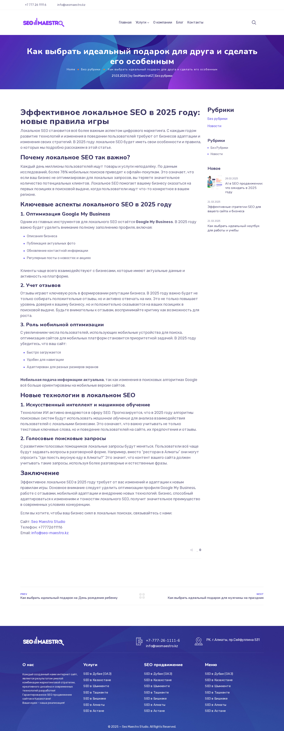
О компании (162, 22)
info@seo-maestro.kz (50, 533)
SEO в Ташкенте (95, 692)
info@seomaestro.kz (71, 5)
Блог (179, 22)
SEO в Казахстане (97, 680)
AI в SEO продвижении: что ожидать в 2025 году (244, 188)
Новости (214, 126)
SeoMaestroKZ (143, 76)
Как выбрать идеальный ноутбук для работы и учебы (233, 228)
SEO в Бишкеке (94, 698)
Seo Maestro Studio (48, 521)
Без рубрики (90, 69)
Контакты (195, 22)
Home (71, 69)
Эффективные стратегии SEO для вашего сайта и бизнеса (234, 209)
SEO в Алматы (94, 704)
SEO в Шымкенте (96, 686)
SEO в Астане (93, 711)
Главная (125, 22)
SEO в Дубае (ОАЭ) (97, 674)
